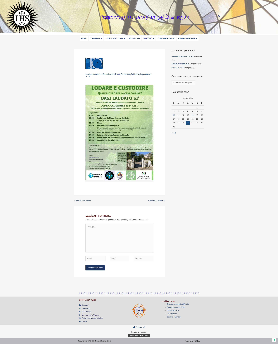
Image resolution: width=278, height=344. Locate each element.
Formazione (125, 74)
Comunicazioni (108, 74)
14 (193, 115)
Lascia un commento (93, 74)
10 (174, 115)
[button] (96, 38)
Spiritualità (135, 74)
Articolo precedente (82, 200)
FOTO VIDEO (134, 38)
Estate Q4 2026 (178, 68)
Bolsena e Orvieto (173, 317)
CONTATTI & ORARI (166, 38)
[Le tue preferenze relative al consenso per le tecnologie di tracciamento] (274, 340)
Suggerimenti (145, 74)
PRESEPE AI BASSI (186, 38)
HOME (84, 38)
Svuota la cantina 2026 (180, 64)
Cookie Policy (145, 335)
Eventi (117, 74)
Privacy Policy (134, 335)
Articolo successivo (156, 200)
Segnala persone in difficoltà (183, 56)
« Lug (174, 133)
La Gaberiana (172, 314)
